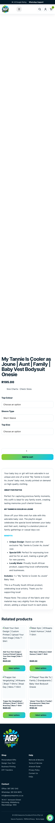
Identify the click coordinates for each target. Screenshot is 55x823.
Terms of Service (35, 763)
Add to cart (27, 457)
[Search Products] (39, 9)
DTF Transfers (7, 770)
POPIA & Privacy (29, 819)
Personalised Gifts (9, 760)
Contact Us (33, 773)
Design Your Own (8, 763)
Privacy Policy (34, 770)
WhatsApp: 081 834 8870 (12, 792)
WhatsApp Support (36, 2)
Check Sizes (26, 389)
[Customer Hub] (45, 9)
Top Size (6, 424)
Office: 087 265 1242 (10, 789)
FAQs (31, 777)
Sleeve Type (8, 411)
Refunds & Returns (36, 760)
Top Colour (7, 397)
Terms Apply (40, 819)
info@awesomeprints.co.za (12, 796)
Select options (14, 668)
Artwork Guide (34, 767)
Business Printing (8, 767)
